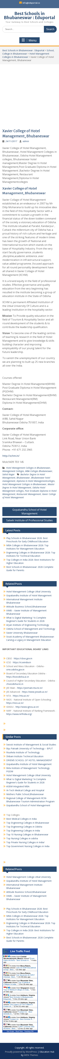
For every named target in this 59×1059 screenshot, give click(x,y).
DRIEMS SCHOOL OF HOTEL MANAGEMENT (29, 760)
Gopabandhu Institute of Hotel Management (29, 595)
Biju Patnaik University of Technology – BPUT (29, 748)
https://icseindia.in (22, 662)
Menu (33, 40)
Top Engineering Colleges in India (23, 830)
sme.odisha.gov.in (15, 669)
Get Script (10, 1031)
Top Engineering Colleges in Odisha (24, 826)
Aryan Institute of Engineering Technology (27, 624)
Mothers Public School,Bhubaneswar (25, 794)
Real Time (19, 1031)
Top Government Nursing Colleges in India (27, 846)
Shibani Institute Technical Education (24, 756)
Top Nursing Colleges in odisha (22, 838)
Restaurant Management (29, 494)
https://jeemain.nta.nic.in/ (30, 687)
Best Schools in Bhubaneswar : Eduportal (29, 15)
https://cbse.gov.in (23, 658)
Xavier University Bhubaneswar (22, 632)
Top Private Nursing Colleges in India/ (25, 842)
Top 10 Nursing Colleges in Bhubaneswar (27, 834)
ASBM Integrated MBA (17, 786)
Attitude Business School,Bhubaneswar (26, 606)
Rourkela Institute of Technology (23, 752)
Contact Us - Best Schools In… (22, 1019)
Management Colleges (13, 471)
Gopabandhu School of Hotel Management (29, 511)
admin (26, 141)
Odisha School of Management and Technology (30, 628)
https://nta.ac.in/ (21, 695)
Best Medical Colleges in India (21, 818)
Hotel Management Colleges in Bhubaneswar (28, 467)
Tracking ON (28, 1031)
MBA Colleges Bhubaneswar (38, 471)
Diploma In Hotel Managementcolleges (36, 480)
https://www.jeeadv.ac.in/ (35, 691)
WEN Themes (31, 1055)
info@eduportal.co (31, 3)
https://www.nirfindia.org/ (19, 714)
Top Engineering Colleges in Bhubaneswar (28, 822)
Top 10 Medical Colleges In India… (16, 983)
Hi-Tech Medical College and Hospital (25, 790)
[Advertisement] (29, 95)
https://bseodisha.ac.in (17, 676)
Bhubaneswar (23, 477)
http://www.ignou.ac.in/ (27, 706)
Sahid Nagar (8, 474)
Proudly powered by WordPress (21, 1051)
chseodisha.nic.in (14, 683)
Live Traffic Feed (20, 951)
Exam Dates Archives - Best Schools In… (18, 959)
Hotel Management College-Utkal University (28, 591)
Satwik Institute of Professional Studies (29, 520)
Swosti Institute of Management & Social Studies (31, 744)
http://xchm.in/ (11, 456)
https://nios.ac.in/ (15, 702)
